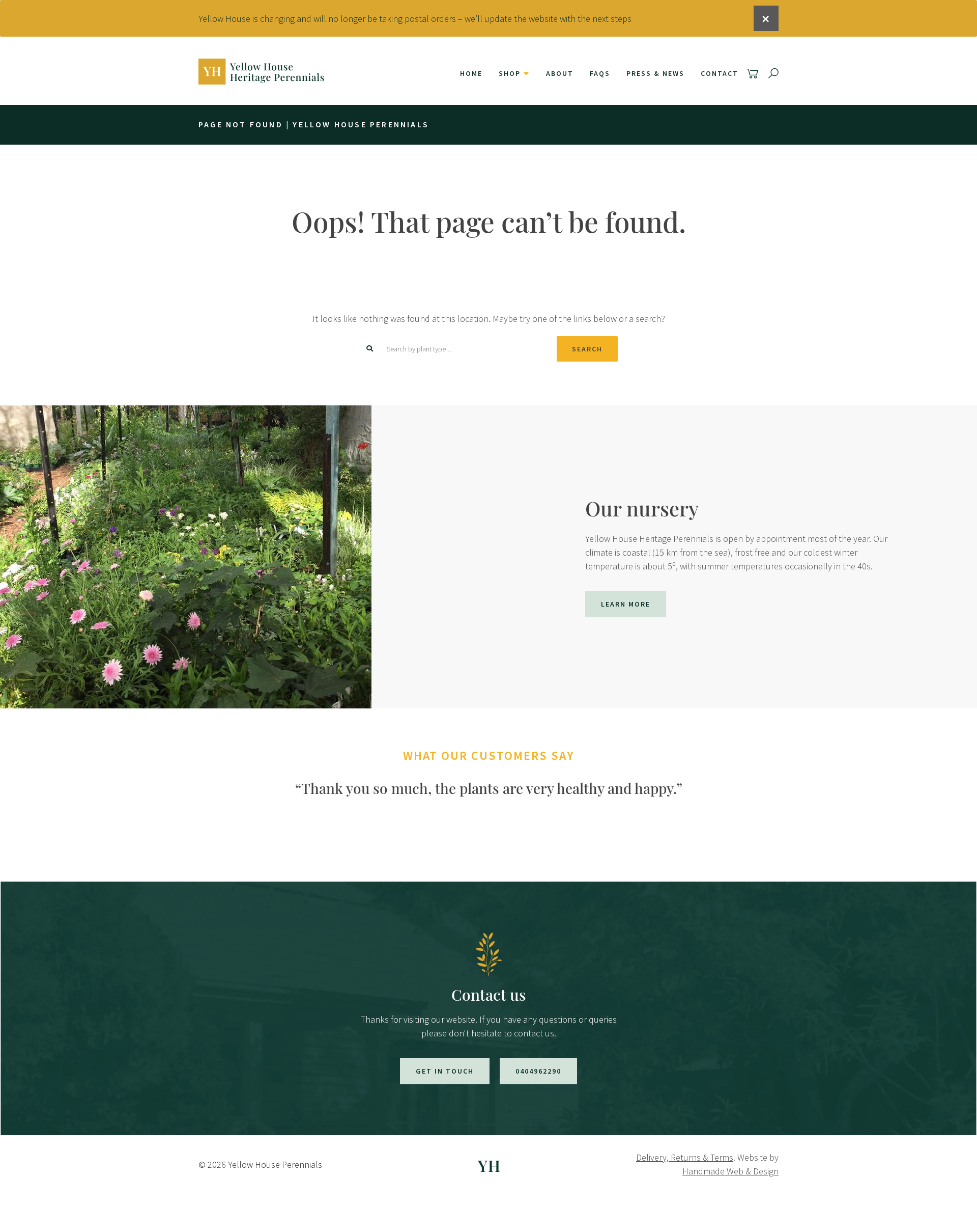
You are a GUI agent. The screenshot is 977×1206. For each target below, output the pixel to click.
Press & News (655, 73)
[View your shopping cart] (753, 73)
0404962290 (538, 1071)
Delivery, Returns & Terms (684, 1157)
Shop (510, 73)
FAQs (600, 73)
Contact (719, 73)
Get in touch (445, 1071)
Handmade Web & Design (730, 1171)
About (559, 73)
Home (471, 73)
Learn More (625, 604)
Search (587, 348)
